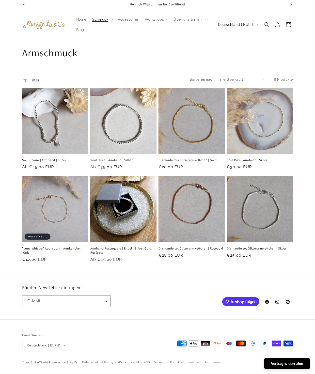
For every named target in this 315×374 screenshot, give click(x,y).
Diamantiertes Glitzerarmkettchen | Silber (256, 248)
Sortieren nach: (202, 79)
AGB (147, 362)
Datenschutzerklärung (97, 362)
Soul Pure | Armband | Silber (247, 160)
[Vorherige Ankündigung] (23, 4)
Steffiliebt (41, 362)
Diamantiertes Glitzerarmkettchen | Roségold (190, 248)
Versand (159, 362)
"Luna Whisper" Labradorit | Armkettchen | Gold (52, 251)
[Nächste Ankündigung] (291, 4)
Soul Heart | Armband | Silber (111, 160)
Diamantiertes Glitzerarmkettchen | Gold (187, 160)
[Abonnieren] (105, 301)
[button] (102, 19)
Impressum (213, 362)
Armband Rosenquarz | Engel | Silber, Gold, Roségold (121, 251)
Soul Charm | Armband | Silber (44, 160)
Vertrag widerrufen (287, 363)
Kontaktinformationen (185, 362)
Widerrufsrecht (128, 362)
